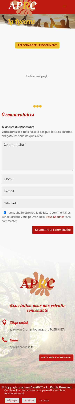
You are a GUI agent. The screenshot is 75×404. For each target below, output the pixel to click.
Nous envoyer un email (56, 357)
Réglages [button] (12, 400)
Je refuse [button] (29, 400)
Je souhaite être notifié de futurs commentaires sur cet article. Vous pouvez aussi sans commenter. (36, 217)
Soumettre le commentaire (53, 229)
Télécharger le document (37, 45)
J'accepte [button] (44, 400)
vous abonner (55, 217)
